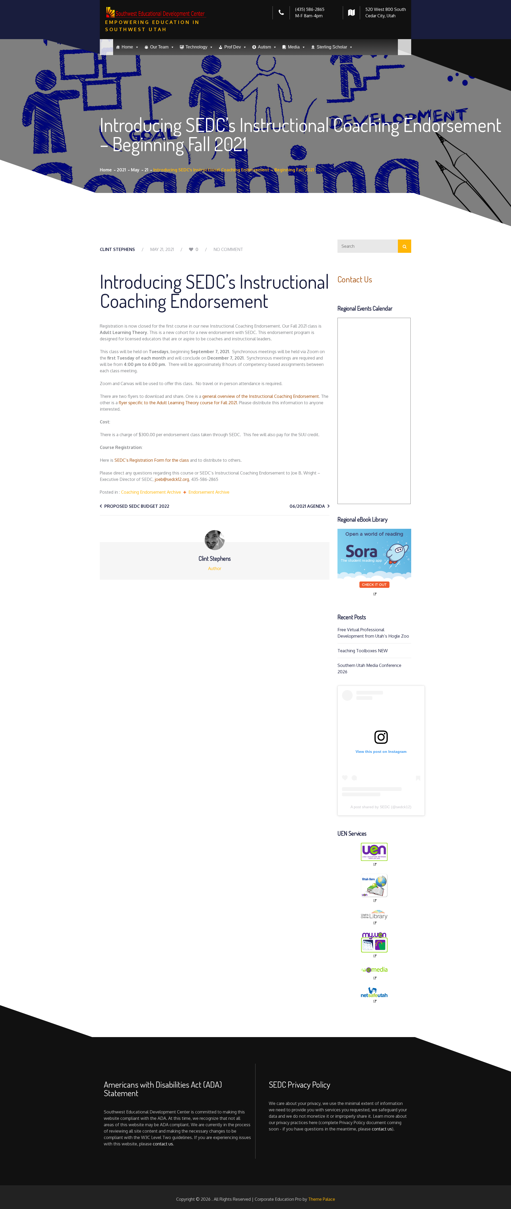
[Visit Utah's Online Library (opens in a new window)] (374, 917)
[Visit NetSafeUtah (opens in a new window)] (374, 995)
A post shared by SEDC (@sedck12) (381, 807)
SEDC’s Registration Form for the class (151, 460)
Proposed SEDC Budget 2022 (136, 506)
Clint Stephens (117, 249)
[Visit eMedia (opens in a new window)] (374, 972)
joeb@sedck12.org (172, 479)
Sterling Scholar (332, 47)
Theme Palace (321, 1199)
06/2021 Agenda (307, 506)
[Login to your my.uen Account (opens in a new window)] (374, 945)
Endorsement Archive (208, 492)
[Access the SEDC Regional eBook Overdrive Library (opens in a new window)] (374, 562)
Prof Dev (232, 47)
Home (127, 47)
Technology (196, 47)
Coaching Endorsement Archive (151, 492)
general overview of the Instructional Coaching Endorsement (260, 396)
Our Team (159, 47)
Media (294, 47)
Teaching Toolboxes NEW (362, 650)
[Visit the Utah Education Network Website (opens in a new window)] (374, 855)
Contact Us (354, 279)
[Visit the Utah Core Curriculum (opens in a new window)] (374, 888)
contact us (163, 1143)
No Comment (228, 249)
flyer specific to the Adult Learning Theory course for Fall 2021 (178, 402)
